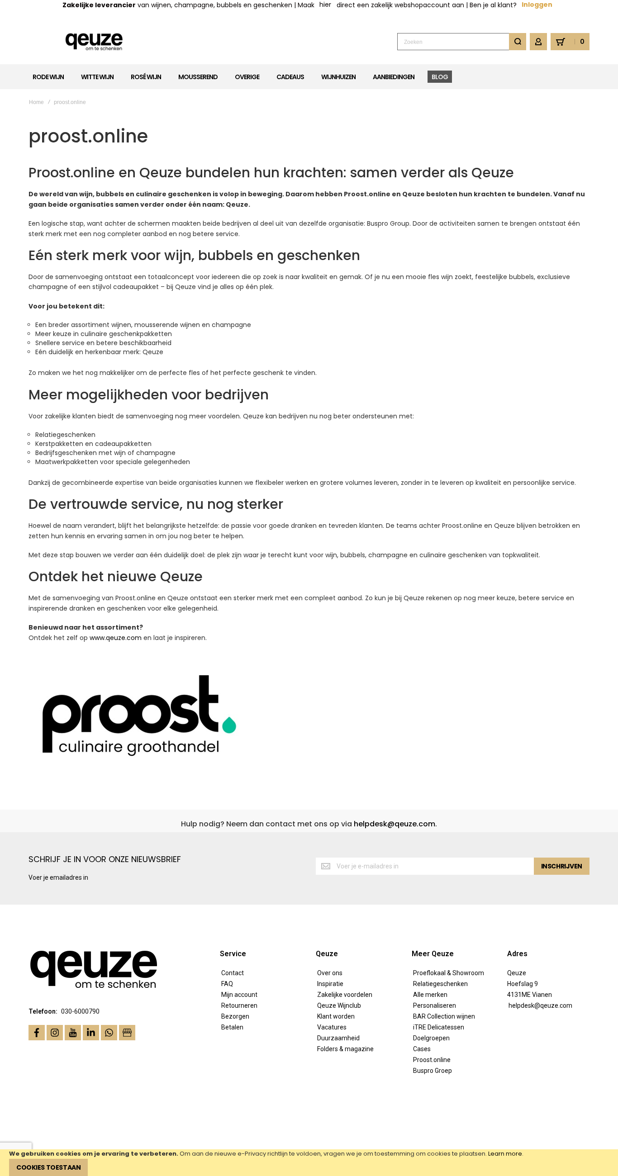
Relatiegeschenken (440, 983)
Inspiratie (330, 983)
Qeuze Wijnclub (339, 1005)
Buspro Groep (432, 1070)
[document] (309, 1162)
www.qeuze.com (116, 637)
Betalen (232, 1027)
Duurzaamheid (338, 1038)
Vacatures (332, 1027)
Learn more (505, 1153)
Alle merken (430, 994)
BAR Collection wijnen (444, 1016)
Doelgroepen (431, 1038)
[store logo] (94, 42)
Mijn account (239, 994)
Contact (232, 973)
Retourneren (239, 1005)
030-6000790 (80, 1011)
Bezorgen (235, 1016)
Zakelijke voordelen (344, 994)
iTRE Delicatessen (438, 1027)
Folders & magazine (345, 1049)
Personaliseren (434, 1005)
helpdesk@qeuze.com (394, 824)
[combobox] (461, 41)
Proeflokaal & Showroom (448, 973)
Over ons (329, 973)
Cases (422, 1049)
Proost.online (432, 1059)
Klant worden (336, 1016)
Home (36, 102)
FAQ (227, 983)
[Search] (517, 41)
